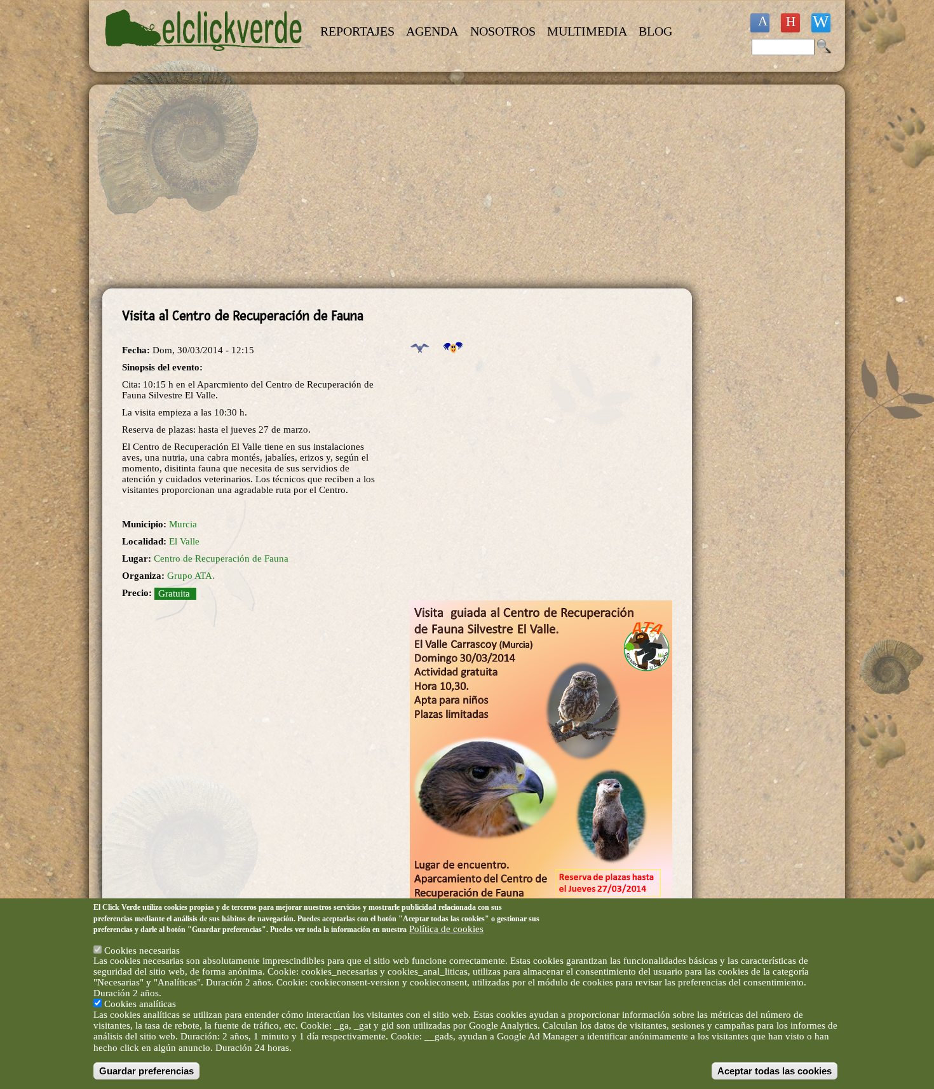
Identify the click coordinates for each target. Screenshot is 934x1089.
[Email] (820, 22)
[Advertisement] (397, 187)
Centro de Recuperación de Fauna (221, 558)
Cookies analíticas (140, 1004)
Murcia (183, 524)
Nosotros (503, 31)
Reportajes (357, 31)
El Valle (184, 541)
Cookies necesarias (142, 950)
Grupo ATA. (191, 576)
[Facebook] (759, 22)
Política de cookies (446, 929)
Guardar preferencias (146, 1070)
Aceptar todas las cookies (774, 1070)
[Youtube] (790, 22)
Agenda (432, 31)
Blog (655, 31)
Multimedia (587, 31)
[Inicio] (205, 58)
